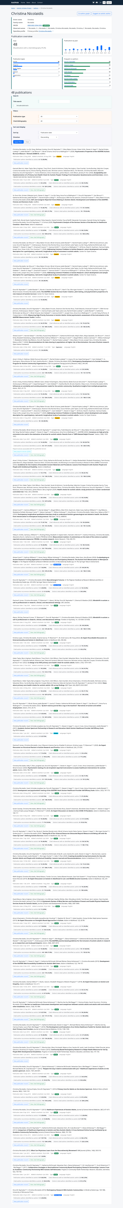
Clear (27, 142)
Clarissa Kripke (68, 85)
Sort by (15, 132)
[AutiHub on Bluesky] (93, 2)
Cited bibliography (19, 121)
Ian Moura (67, 75)
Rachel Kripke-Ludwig (70, 78)
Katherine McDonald (70, 68)
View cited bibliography (37, 190)
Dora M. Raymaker (69, 61)
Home (23, 3)
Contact (40, 3)
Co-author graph (84, 13)
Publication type (19, 116)
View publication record (21, 163)
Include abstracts (22, 105)
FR (104, 2)
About (34, 3)
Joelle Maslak (68, 72)
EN (100, 2)
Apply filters (18, 142)
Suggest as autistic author (102, 13)
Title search (17, 101)
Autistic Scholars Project (24, 8)
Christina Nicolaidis (45, 31)
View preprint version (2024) (22, 451)
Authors (36, 8)
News (28, 3)
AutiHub (15, 2)
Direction (16, 137)
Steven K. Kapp (68, 65)
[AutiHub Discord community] (96, 2)
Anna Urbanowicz (69, 82)
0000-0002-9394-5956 (35, 25)
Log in (109, 2)
